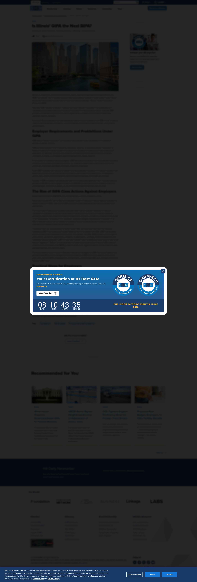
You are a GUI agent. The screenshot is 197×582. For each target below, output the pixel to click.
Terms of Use (38, 579)
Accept (170, 574)
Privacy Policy (54, 579)
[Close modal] (163, 271)
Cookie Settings (134, 574)
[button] (47, 293)
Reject (152, 574)
